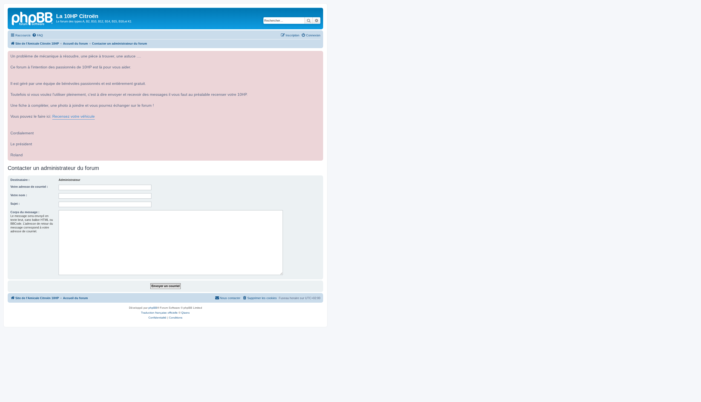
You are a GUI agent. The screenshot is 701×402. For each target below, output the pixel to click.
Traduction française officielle (159, 312)
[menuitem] (37, 35)
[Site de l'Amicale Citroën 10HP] (32, 18)
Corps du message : (24, 212)
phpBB (152, 307)
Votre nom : (18, 195)
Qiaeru (185, 312)
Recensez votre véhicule (73, 116)
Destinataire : (20, 179)
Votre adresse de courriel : (29, 186)
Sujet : (15, 203)
